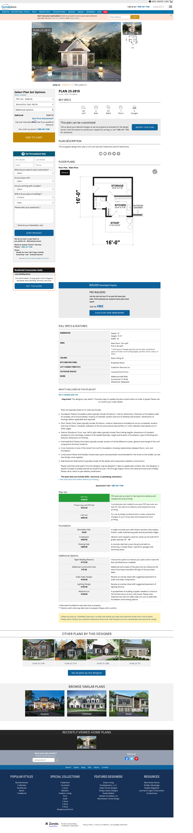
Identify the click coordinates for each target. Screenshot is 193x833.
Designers (90, 12)
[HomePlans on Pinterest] (136, 759)
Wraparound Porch (65, 809)
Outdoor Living (65, 793)
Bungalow (73, 94)
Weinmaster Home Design (108, 798)
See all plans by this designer (86, 672)
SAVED (153, 1)
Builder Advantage (151, 785)
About (96, 767)
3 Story (65, 806)
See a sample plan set (68, 394)
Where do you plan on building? (29, 194)
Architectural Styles (20, 12)
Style (66, 94)
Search (68, 767)
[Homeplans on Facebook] (126, 759)
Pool (65, 796)
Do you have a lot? (22, 178)
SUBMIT (134, 17)
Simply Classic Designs (108, 790)
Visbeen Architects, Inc (108, 796)
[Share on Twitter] (114, 153)
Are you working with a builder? (28, 186)
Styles (76, 767)
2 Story (65, 804)
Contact (105, 767)
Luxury (65, 788)
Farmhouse (21, 788)
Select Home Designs (108, 788)
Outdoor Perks (59, 12)
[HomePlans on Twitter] (131, 759)
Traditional (21, 793)
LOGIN (167, 1)
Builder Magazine (151, 788)
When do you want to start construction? (32, 170)
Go (170, 7)
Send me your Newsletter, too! (30, 225)
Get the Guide (34, 286)
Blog (99, 12)
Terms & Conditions (58, 18)
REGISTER (160, 1)
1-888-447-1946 (42, 129)
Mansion (65, 790)
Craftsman (21, 785)
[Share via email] (100, 153)
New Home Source (151, 782)
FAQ (89, 767)
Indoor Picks (44, 12)
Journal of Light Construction (152, 790)
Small (65, 798)
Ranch (21, 790)
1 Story (65, 801)
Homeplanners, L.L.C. (108, 785)
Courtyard (65, 785)
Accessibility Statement (119, 825)
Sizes (34, 12)
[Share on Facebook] (109, 153)
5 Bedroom (65, 782)
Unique (81, 12)
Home (61, 94)
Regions (71, 12)
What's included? (20, 95)
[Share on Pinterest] (118, 153)
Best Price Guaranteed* (43, 118)
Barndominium (21, 782)
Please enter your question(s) (28, 207)
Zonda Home (151, 793)
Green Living (108, 782)
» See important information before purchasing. (79, 479)
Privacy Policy (74, 18)
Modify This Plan (145, 127)
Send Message (34, 233)
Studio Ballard (108, 793)
